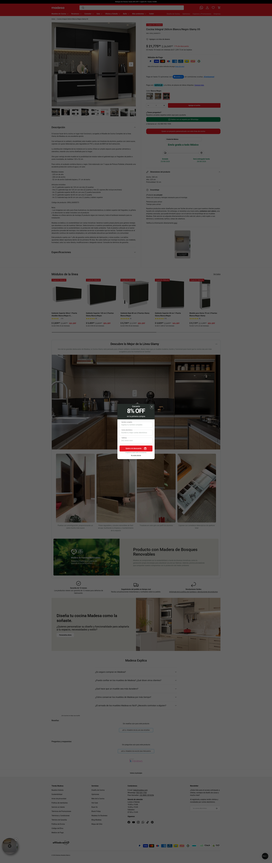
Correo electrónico (126, 430)
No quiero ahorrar (136, 455)
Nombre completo (126, 422)
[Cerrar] (151, 407)
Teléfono (124, 438)
